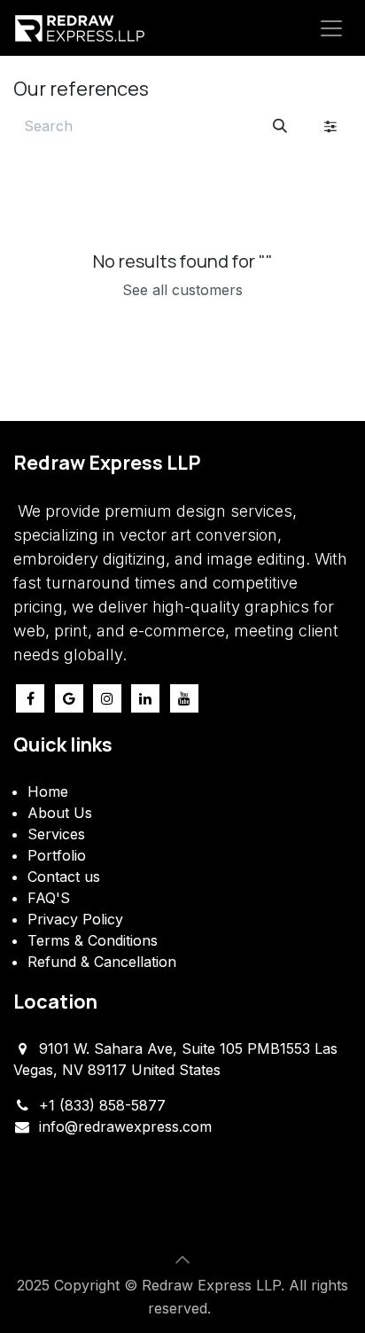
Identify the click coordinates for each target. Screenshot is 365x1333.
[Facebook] (30, 698)
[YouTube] (184, 698)
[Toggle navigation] (331, 28)
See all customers (182, 290)
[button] (182, 1259)
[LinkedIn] (145, 698)
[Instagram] (107, 698)
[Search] (280, 125)
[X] (69, 698)
